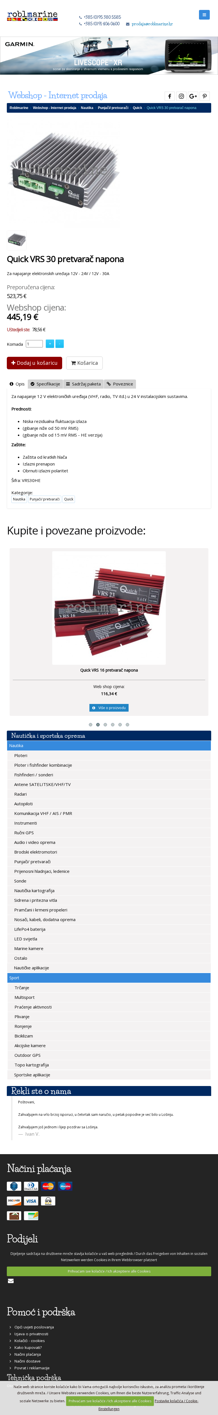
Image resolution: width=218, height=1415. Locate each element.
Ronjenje (22, 1026)
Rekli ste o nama (41, 1091)
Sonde (19, 881)
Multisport (24, 997)
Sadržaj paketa (85, 384)
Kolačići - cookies (28, 1340)
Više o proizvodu (110, 707)
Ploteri (20, 755)
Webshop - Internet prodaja (54, 108)
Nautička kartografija (33, 890)
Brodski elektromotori (35, 852)
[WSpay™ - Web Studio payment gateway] (49, 1203)
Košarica (87, 362)
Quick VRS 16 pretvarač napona (109, 670)
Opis (19, 384)
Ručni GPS (23, 832)
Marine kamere (28, 948)
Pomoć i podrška (41, 1312)
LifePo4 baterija (29, 929)
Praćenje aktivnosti (32, 1007)
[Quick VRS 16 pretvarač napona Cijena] (109, 607)
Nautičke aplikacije (31, 967)
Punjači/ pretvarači (113, 108)
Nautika (87, 108)
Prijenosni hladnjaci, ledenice (41, 871)
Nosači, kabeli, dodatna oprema (44, 919)
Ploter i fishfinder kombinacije (42, 765)
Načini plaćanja (26, 1354)
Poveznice (122, 384)
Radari (20, 794)
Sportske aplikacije (31, 1075)
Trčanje (21, 987)
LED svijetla (25, 939)
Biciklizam (23, 1036)
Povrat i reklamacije (30, 1367)
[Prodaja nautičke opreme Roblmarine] (32, 14)
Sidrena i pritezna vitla (35, 900)
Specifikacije (47, 384)
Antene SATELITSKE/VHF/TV (42, 784)
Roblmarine (19, 108)
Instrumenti (25, 823)
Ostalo (20, 958)
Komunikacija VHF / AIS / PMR (42, 813)
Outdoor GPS (27, 1055)
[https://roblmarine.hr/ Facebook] (169, 95)
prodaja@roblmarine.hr (152, 23)
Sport (14, 977)
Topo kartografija (31, 1065)
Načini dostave (26, 1361)
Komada (15, 344)
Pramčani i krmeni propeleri (40, 910)
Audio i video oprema (34, 842)
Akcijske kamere (29, 1045)
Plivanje (21, 1016)
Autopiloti (23, 803)
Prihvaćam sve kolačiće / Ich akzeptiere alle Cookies (109, 1271)
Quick (137, 108)
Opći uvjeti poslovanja (32, 1327)
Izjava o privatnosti (29, 1333)
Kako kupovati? (26, 1347)
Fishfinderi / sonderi (33, 774)
